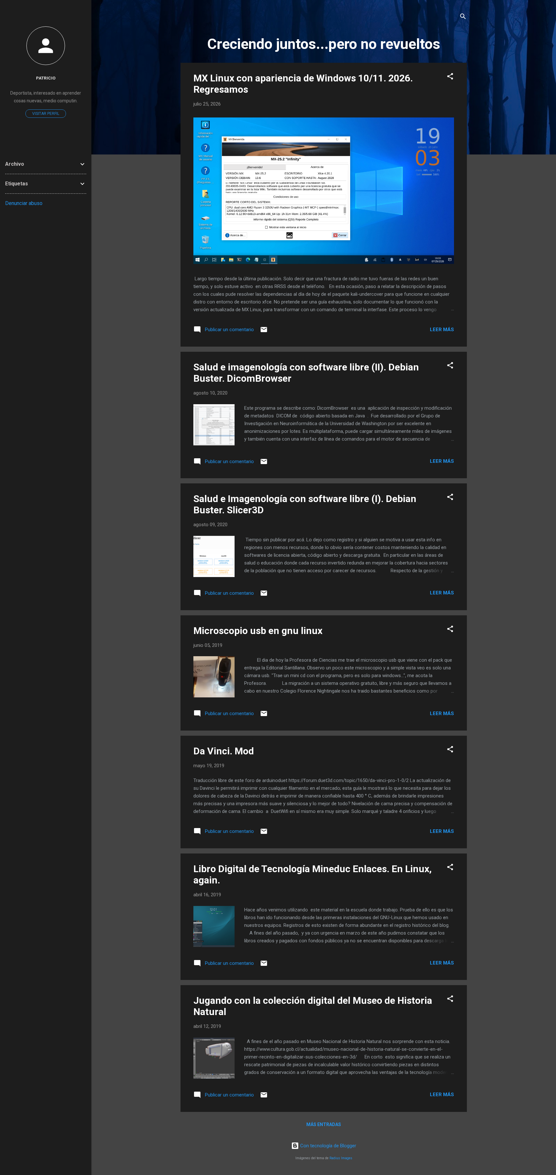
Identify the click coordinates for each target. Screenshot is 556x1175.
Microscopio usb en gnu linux (257, 630)
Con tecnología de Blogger (327, 1146)
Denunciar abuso (23, 203)
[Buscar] (463, 17)
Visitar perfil (45, 113)
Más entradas (323, 1124)
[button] (450, 77)
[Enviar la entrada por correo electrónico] (264, 332)
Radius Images (340, 1158)
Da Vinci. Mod (223, 751)
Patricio (46, 77)
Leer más (442, 329)
